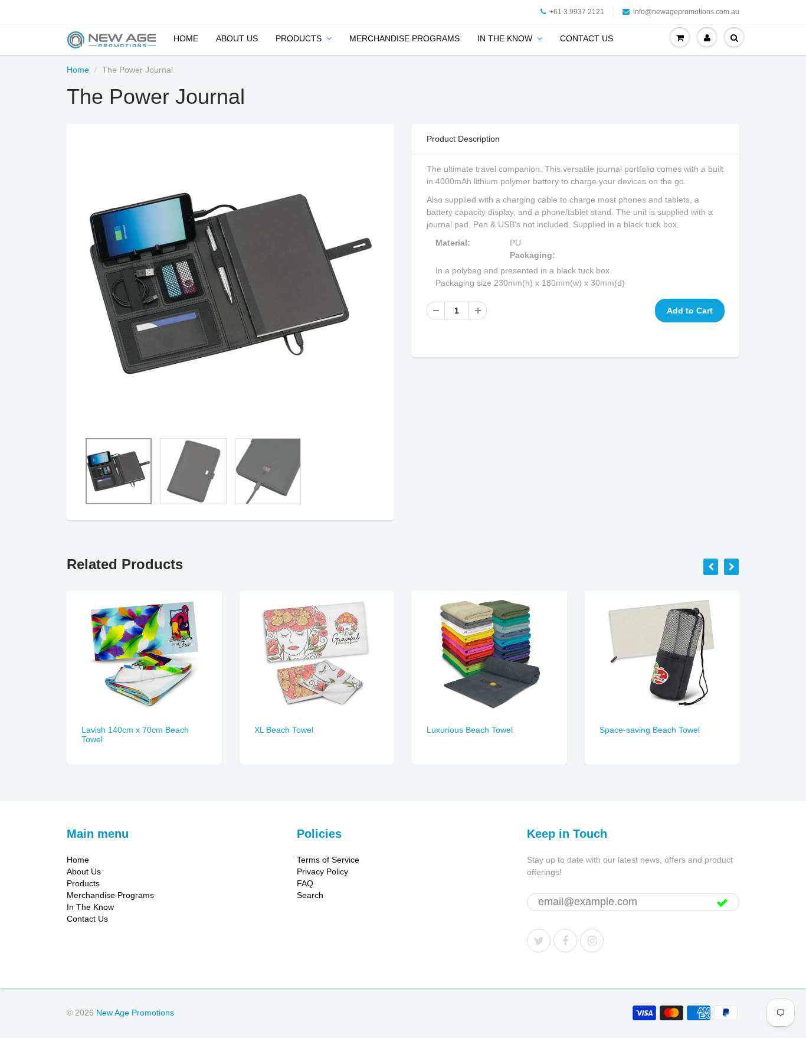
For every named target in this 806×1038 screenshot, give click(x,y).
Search (310, 895)
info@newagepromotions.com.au (686, 12)
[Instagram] (592, 940)
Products (299, 38)
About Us (237, 38)
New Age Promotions (135, 1012)
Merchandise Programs (404, 38)
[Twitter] (539, 940)
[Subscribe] (722, 902)
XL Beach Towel (283, 730)
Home (185, 38)
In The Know (504, 38)
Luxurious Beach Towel (470, 730)
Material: (454, 242)
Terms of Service (328, 859)
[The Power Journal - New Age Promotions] (230, 283)
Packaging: (534, 255)
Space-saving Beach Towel (649, 730)
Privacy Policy (322, 871)
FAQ (305, 883)
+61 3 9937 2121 (576, 12)
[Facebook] (565, 940)
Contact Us (586, 38)
